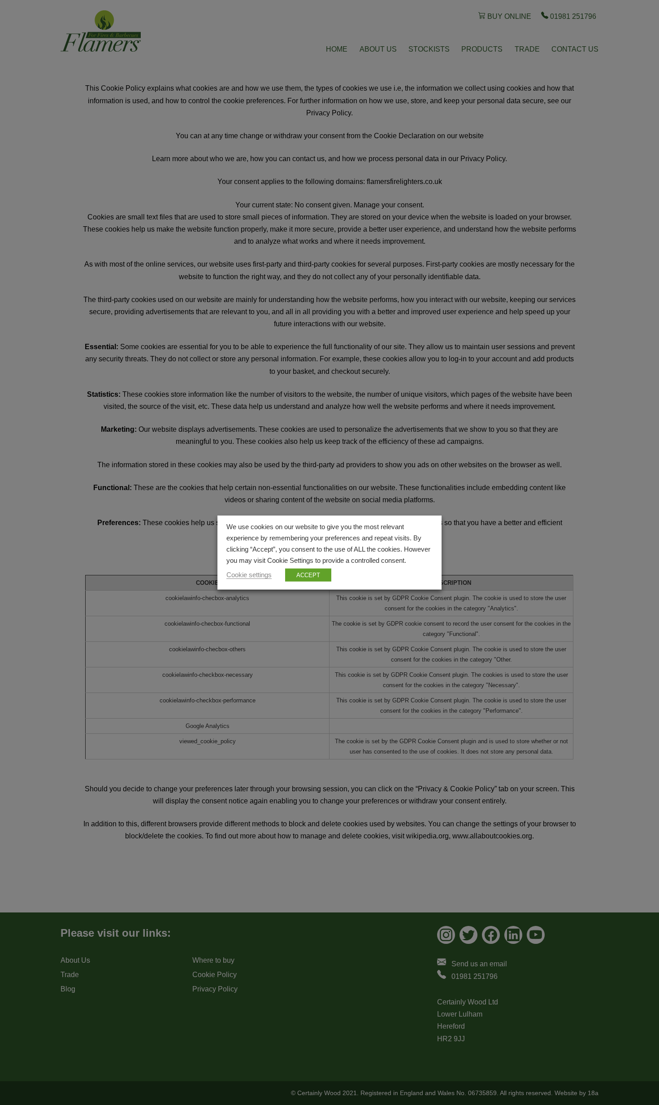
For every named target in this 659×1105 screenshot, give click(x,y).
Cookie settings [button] (249, 574)
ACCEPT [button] (308, 574)
